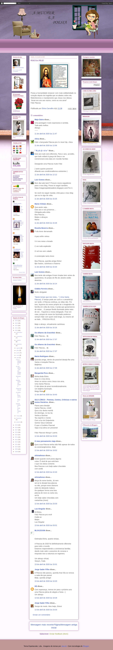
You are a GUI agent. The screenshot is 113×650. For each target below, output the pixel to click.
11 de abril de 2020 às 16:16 (46, 328)
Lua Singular (40, 509)
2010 (16, 446)
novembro (19, 336)
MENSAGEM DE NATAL (22, 239)
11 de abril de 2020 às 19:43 (46, 395)
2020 (16, 330)
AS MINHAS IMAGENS (16, 176)
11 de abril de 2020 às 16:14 (46, 284)
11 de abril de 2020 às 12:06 (46, 145)
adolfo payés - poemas (17, 204)
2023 (16, 323)
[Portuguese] (17, 150)
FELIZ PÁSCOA (21, 224)
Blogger (86, 646)
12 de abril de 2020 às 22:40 (46, 472)
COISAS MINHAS (18, 179)
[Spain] (14, 148)
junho (18, 352)
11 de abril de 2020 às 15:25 (46, 199)
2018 (16, 427)
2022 (16, 325)
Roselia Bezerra (41, 228)
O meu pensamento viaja (45, 441)
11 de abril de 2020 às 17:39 (46, 368)
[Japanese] (20, 150)
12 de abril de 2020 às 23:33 (46, 504)
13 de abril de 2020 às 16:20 (46, 581)
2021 (16, 328)
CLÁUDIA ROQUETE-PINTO (18, 397)
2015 (16, 434)
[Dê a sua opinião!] (70, 109)
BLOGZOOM (40, 530)
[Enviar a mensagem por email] (69, 109)
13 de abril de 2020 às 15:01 (46, 564)
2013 (16, 439)
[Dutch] (20, 148)
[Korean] (14, 153)
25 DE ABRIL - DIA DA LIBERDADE (18, 370)
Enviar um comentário (41, 615)
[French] (17, 146)
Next (99, 68)
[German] (20, 146)
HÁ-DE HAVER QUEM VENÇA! (18, 408)
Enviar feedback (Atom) (59, 634)
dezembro (19, 332)
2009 (16, 449)
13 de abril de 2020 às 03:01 (46, 525)
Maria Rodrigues (41, 356)
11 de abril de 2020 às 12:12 (46, 175)
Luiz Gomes (40, 180)
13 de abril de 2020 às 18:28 (46, 598)
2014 (16, 437)
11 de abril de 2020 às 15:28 (46, 223)
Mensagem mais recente (42, 624)
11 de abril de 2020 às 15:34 (46, 267)
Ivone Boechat (17, 265)
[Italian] (17, 148)
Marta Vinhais (40, 204)
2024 (16, 320)
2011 (16, 444)
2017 (16, 430)
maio (18, 355)
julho (17, 350)
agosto (18, 348)
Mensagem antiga (68, 624)
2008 (16, 451)
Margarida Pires (41, 373)
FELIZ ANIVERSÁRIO (18, 362)
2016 (16, 432)
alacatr (64, 646)
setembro (19, 344)
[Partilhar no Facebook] (74, 109)
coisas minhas (17, 235)
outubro (18, 340)
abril (17, 357)
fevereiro (18, 418)
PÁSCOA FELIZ (18, 389)
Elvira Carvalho (19, 67)
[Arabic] (17, 153)
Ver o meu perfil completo (17, 70)
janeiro (18, 422)
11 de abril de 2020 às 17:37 (46, 339)
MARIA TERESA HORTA (18, 383)
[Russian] (14, 150)
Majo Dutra (39, 120)
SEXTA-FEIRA (17, 180)
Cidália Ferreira (41, 289)
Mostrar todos (22, 272)
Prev (84, 68)
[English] (14, 146)
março (18, 415)
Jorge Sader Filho (42, 569)
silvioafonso (40, 455)
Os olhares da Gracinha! (45, 333)
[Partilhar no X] (72, 109)
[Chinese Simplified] (20, 153)
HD (36, 586)
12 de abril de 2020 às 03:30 (46, 436)
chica (37, 139)
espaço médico (17, 280)
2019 (16, 425)
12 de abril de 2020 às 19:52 (46, 450)
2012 (16, 442)
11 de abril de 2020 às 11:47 (46, 134)
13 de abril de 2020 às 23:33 (46, 610)
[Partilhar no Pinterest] (75, 109)
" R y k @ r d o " (41, 151)
